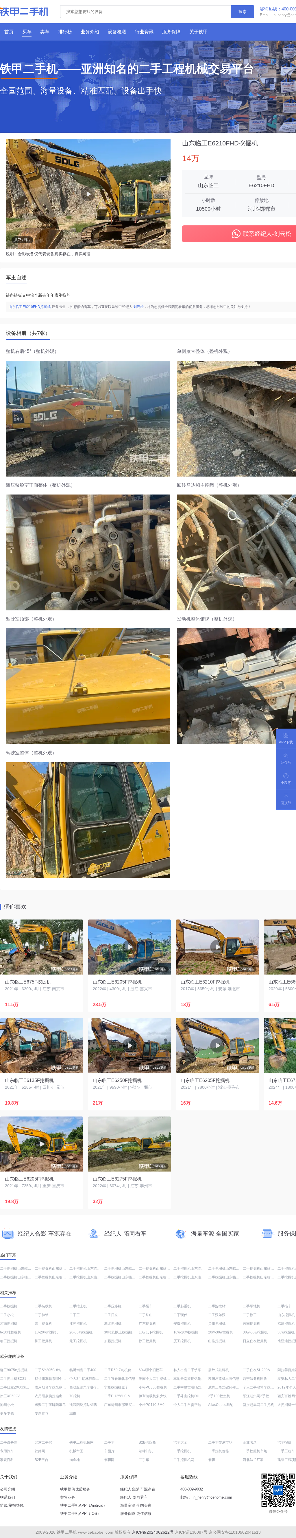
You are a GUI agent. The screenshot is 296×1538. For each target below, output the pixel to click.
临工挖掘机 (8, 1341)
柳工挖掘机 (43, 1341)
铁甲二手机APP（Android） (83, 1505)
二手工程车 (286, 1451)
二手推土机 (78, 1306)
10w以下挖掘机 (151, 1332)
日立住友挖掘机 (255, 1341)
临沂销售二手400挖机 (86, 1370)
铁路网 (40, 1451)
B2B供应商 (147, 1442)
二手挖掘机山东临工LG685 (56, 1277)
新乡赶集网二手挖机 (258, 1405)
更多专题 (7, 1413)
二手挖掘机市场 (255, 1451)
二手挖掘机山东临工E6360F (230, 1269)
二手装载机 (43, 1306)
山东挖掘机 (286, 1315)
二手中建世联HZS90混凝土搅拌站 (199, 1387)
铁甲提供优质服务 (75, 1489)
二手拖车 (284, 1306)
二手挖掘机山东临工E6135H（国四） (29, 1269)
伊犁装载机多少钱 (152, 1396)
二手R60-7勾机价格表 (121, 1370)
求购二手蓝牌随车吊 (50, 1405)
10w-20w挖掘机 (185, 1332)
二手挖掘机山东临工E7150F (91, 1277)
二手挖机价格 (218, 1451)
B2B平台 (41, 1460)
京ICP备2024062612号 (153, 1532)
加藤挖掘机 (112, 1341)
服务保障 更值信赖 (135, 1513)
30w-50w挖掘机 (255, 1332)
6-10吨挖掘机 (10, 1332)
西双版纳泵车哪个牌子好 (88, 1387)
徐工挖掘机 (147, 1341)
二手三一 (76, 1315)
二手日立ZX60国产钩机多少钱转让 (26, 1387)
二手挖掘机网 (183, 1460)
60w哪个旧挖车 (151, 1370)
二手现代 (180, 1315)
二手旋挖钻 (216, 1306)
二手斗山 (146, 1315)
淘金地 (74, 1460)
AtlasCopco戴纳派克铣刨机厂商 (233, 1405)
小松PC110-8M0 (151, 1405)
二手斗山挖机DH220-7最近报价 (198, 1396)
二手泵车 (146, 1306)
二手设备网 (8, 1442)
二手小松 (7, 1315)
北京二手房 (43, 1442)
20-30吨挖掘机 (80, 1332)
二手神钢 (42, 1315)
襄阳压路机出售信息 (223, 1379)
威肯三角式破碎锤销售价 (227, 1387)
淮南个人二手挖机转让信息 (159, 1379)
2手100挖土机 (219, 1396)
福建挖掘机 (286, 1324)
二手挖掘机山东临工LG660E (265, 1277)
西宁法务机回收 (255, 1379)
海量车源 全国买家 (135, 1505)
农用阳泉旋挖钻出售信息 (54, 1396)
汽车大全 (180, 1442)
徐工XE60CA (10, 1396)
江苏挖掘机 (78, 1324)
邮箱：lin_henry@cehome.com (206, 1497)
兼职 (211, 1460)
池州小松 (7, 1405)
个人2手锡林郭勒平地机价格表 (92, 1379)
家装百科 (7, 1460)
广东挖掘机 (147, 1324)
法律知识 (146, 1451)
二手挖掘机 (8, 1306)
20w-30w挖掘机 (220, 1332)
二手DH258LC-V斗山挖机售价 (127, 1396)
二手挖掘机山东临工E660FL (230, 1277)
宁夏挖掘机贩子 (116, 1387)
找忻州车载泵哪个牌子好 (54, 1379)
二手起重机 (182, 1306)
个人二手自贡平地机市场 (192, 1405)
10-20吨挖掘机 (46, 1332)
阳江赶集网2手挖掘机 (259, 1396)
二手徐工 (250, 1315)
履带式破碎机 (218, 1370)
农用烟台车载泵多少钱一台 (55, 1387)
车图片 (109, 1451)
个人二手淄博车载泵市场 (262, 1387)
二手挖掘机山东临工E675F (55, 1269)
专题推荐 (42, 1413)
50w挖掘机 (286, 1332)
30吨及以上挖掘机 (118, 1332)
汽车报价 (284, 1442)
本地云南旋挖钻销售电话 (192, 1379)
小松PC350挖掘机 (153, 1387)
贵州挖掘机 (216, 1324)
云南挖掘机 (251, 1324)
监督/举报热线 (12, 1505)
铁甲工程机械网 (81, 1442)
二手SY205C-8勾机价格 (53, 1370)
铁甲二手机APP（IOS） (80, 1513)
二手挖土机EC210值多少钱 (21, 1379)
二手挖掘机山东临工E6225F (126, 1269)
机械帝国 (76, 1451)
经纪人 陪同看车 (134, 1497)
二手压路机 (112, 1306)
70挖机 (74, 1396)
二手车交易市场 (220, 1442)
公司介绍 (7, 1489)
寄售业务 (67, 1497)
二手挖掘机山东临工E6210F (160, 1269)
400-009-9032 (191, 1489)
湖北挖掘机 (112, 1324)
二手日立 (111, 1315)
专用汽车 (7, 1451)
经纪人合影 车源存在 (137, 1489)
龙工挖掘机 (78, 1341)
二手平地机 (251, 1306)
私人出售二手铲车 (187, 1370)
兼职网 (109, 1460)
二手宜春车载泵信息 (119, 1379)
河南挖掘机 (8, 1324)
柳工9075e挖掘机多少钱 (19, 1370)
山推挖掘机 (216, 1341)
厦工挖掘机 (182, 1341)
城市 (72, 1413)
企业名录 (250, 1442)
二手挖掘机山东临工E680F (159, 1277)
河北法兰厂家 (253, 1460)
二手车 (109, 1442)
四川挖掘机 (43, 1324)
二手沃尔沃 (216, 1315)
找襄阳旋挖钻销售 (83, 1405)
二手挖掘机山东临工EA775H (126, 1277)
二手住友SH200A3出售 (261, 1370)
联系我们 (7, 1497)
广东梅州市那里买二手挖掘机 (126, 1405)
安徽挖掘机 (182, 1324)
